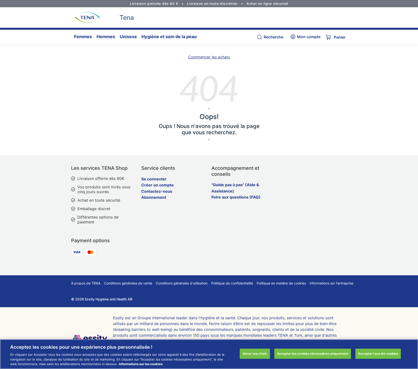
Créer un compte (157, 185)
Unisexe (128, 36)
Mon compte (309, 36)
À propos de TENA (85, 283)
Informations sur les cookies (141, 364)
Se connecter (154, 179)
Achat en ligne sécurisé (267, 3)
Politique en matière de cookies (281, 283)
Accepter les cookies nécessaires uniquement (313, 353)
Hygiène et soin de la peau (169, 36)
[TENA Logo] (85, 17)
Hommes (106, 36)
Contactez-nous (156, 191)
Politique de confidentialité (232, 283)
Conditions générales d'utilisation (182, 283)
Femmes (83, 36)
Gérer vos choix (255, 353)
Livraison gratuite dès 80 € (154, 3)
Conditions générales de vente (128, 283)
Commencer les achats (209, 57)
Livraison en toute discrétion (212, 3)
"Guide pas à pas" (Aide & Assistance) (235, 187)
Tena (126, 17)
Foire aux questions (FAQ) (236, 197)
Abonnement (153, 197)
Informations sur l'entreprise (331, 283)
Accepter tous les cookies (378, 353)
